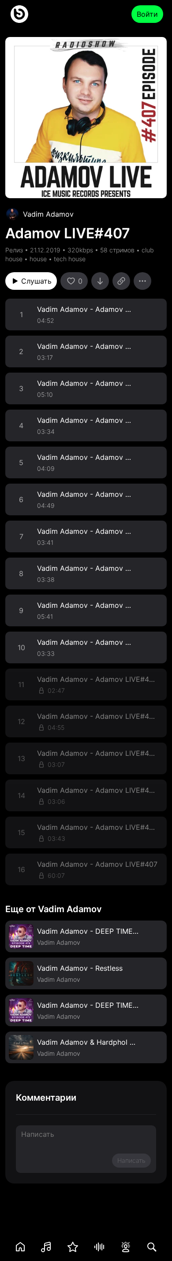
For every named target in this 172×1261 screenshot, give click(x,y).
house (38, 259)
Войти (147, 14)
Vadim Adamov (48, 214)
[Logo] (19, 14)
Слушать (36, 281)
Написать (131, 1160)
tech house (70, 259)
